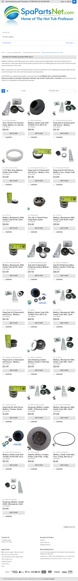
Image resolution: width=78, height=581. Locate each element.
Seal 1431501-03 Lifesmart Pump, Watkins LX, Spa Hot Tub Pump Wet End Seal (13, 125)
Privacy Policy (5, 564)
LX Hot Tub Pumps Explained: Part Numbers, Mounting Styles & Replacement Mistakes (57, 553)
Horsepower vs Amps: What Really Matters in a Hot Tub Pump (57, 556)
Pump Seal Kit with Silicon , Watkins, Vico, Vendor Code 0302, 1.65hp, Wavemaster (64, 172)
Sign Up (69, 1)
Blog (3, 566)
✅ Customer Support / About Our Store (12, 552)
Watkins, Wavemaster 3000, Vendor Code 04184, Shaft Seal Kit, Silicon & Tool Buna (13, 267)
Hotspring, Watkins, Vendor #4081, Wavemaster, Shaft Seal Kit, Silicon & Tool (13, 504)
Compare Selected (69, 527)
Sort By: (23, 90)
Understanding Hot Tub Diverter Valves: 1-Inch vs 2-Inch (55, 558)
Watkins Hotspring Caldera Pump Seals (52, 52)
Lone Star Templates (49, 579)
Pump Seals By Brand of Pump (31, 52)
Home (3, 52)
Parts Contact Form (7, 559)
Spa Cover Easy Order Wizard (10, 554)
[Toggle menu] (3, 3)
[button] (39, 42)
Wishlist (42, 540)
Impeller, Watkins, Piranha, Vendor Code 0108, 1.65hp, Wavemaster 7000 (38, 456)
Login (62, 1)
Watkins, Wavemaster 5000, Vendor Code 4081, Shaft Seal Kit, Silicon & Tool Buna (64, 409)
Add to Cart (14, 133)
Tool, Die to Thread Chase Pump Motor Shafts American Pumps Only (38, 219)
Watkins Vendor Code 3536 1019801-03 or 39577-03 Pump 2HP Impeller (38, 125)
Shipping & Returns (45, 544)
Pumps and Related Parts (14, 52)
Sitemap (20, 579)
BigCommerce (33, 579)
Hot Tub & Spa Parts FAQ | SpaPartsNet (12, 557)
